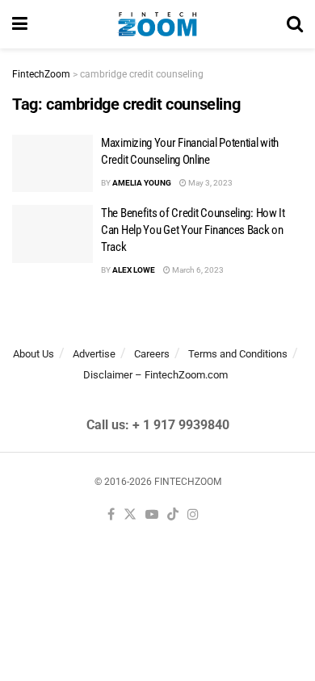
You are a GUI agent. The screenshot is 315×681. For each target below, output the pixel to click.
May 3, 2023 (210, 182)
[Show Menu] (19, 24)
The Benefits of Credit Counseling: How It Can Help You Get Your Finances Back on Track (193, 230)
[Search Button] (295, 24)
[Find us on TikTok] (172, 515)
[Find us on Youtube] (151, 515)
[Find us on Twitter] (130, 515)
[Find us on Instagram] (193, 515)
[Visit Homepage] (157, 24)
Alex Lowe (133, 269)
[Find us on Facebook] (111, 515)
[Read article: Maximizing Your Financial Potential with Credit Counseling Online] (52, 164)
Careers (152, 354)
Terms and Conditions (238, 354)
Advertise (94, 354)
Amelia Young (141, 182)
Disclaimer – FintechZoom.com (155, 375)
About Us (33, 354)
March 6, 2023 (197, 269)
